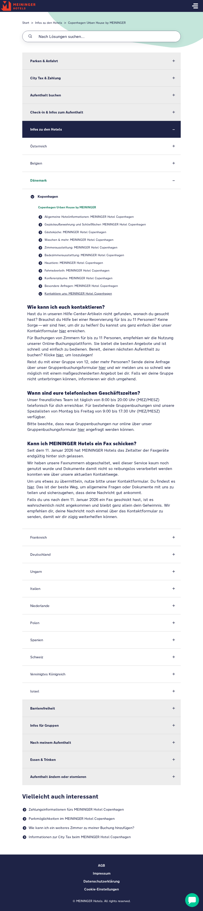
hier (62, 331)
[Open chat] (192, 900)
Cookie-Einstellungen (101, 889)
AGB (101, 865)
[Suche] (30, 36)
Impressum (101, 873)
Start (25, 23)
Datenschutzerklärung (101, 881)
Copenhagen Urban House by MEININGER (97, 23)
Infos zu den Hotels (48, 23)
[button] (101, 61)
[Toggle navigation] (195, 6)
